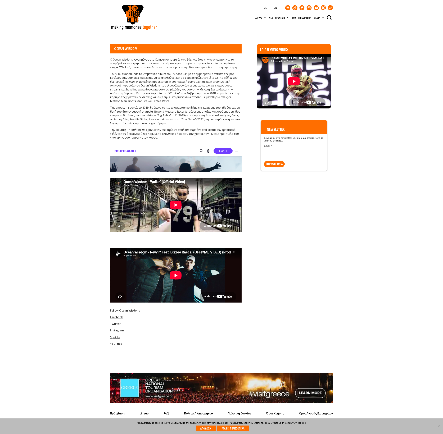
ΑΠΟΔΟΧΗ (205, 428)
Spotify (115, 337)
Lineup (144, 413)
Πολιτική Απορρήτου (198, 413)
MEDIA (317, 17)
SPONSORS (280, 17)
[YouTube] (316, 7)
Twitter (115, 324)
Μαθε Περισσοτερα (233, 428)
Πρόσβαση (117, 413)
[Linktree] (287, 7)
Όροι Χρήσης (275, 413)
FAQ (294, 17)
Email (268, 145)
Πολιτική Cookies (239, 413)
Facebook (116, 317)
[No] (438, 426)
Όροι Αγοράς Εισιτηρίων (316, 413)
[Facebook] (302, 7)
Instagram (117, 330)
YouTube (116, 344)
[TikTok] (294, 7)
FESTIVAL (258, 17)
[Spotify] (330, 7)
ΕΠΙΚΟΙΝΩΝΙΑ (304, 17)
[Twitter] (323, 7)
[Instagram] (309, 7)
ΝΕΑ (271, 17)
